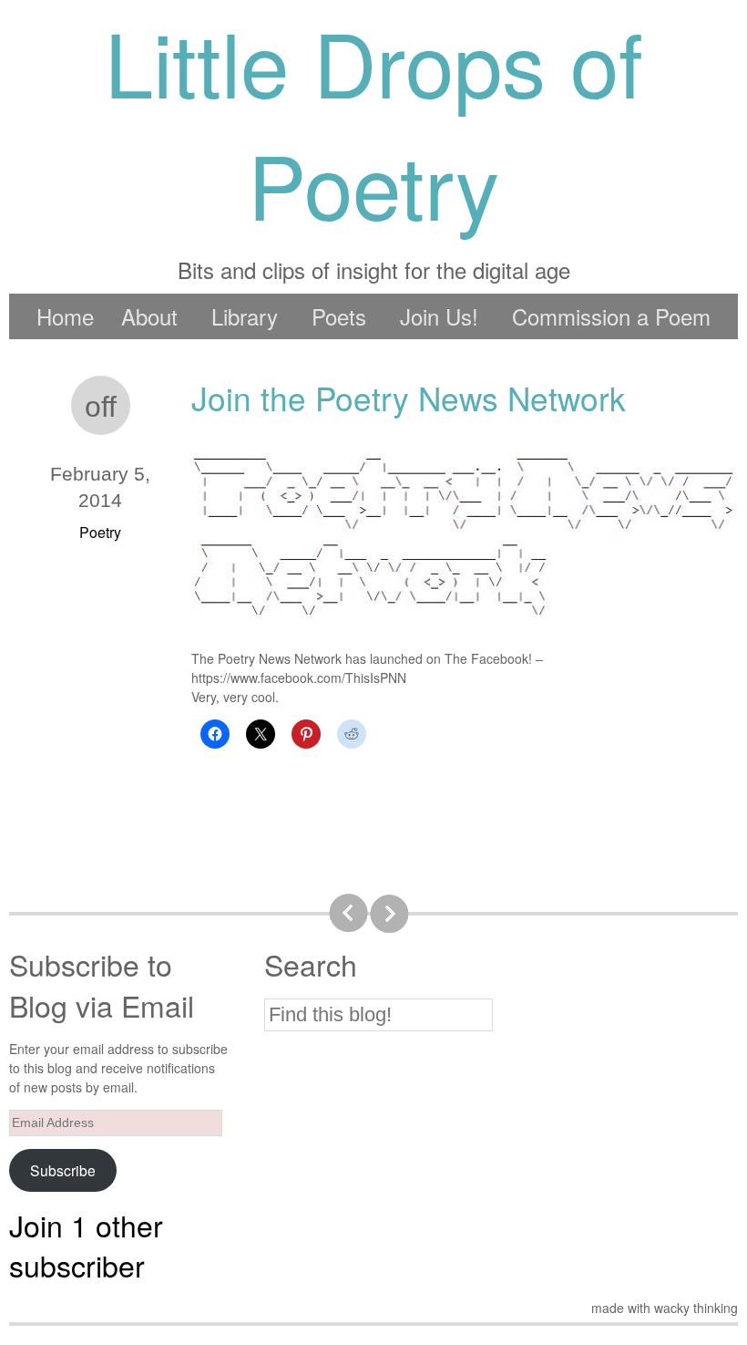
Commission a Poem (611, 316)
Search (310, 964)
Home (65, 316)
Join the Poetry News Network (408, 397)
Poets (339, 316)
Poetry (100, 532)
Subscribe (63, 1170)
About (149, 316)
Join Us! (439, 316)
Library (244, 316)
